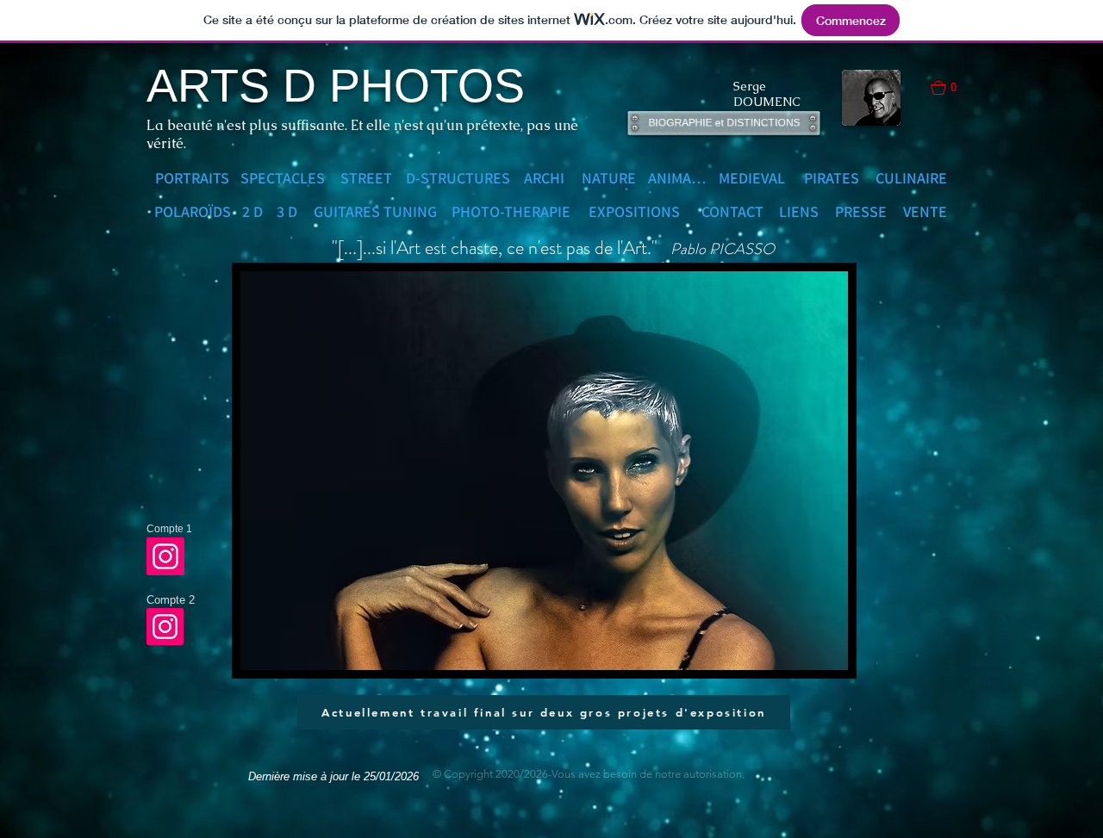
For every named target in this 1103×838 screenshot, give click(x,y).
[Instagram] (165, 556)
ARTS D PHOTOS (335, 85)
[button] (952, 88)
